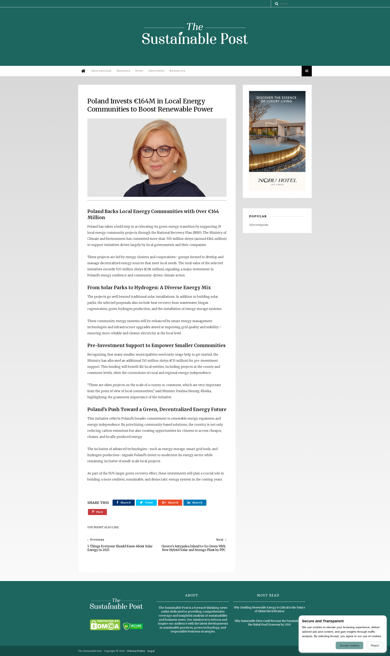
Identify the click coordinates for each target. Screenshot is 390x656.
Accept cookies (349, 645)
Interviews (156, 71)
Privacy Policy (136, 651)
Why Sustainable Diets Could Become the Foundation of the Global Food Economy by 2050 (269, 622)
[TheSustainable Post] (195, 53)
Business (123, 71)
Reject (375, 645)
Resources (177, 71)
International (101, 71)
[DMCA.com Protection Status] (105, 629)
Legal (151, 651)
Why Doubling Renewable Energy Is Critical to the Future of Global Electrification (269, 609)
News (139, 71)
